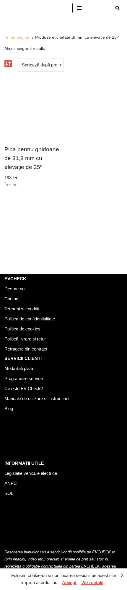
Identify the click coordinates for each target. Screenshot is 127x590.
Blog (8, 408)
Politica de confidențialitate (29, 318)
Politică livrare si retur (25, 338)
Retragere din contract (25, 348)
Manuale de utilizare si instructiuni (36, 398)
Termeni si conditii (21, 308)
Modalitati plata (18, 368)
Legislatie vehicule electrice (30, 473)
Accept (69, 582)
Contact (11, 298)
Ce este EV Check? (23, 388)
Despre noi (14, 288)
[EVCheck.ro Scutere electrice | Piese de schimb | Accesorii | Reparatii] (34, 8)
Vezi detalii (92, 582)
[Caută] (117, 8)
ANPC (10, 483)
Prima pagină (16, 37)
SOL (8, 493)
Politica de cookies (22, 328)
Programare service (23, 378)
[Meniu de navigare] (79, 8)
